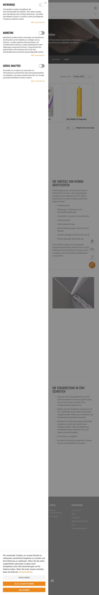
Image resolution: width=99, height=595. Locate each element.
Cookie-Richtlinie (25, 572)
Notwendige (42, 5)
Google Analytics (42, 66)
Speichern (24, 577)
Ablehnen (24, 590)
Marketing (42, 33)
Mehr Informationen (38, 22)
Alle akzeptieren (24, 584)
